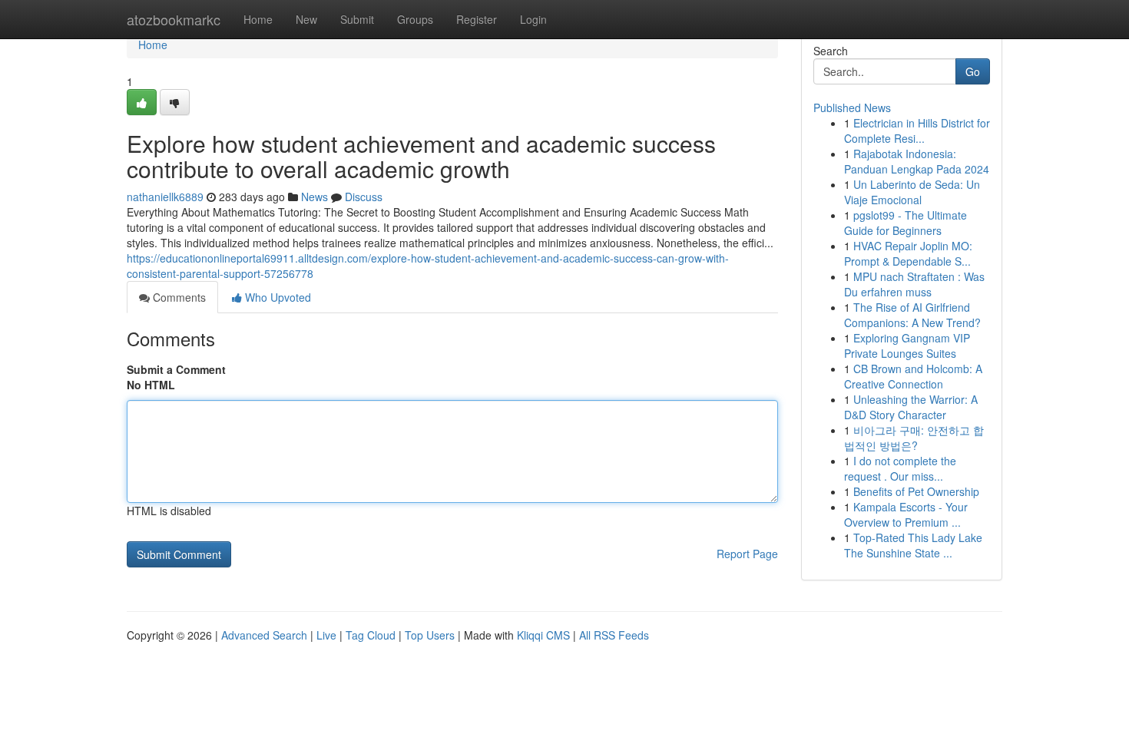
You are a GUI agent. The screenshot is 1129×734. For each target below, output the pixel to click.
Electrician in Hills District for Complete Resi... (917, 130)
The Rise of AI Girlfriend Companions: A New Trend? (912, 314)
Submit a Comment (176, 369)
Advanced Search (264, 635)
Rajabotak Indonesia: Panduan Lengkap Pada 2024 (916, 161)
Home (258, 19)
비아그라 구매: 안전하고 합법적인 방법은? (914, 437)
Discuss (363, 196)
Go (972, 71)
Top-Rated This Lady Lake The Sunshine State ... (913, 545)
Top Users (430, 635)
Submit (357, 19)
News (314, 196)
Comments (178, 297)
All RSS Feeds (614, 635)
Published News (852, 107)
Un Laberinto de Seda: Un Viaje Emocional (912, 192)
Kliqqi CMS (543, 635)
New (306, 19)
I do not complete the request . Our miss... (900, 468)
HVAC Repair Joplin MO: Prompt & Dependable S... (908, 253)
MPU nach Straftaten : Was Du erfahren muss (914, 284)
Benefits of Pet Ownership (916, 491)
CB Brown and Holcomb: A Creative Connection (913, 376)
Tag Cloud (371, 635)
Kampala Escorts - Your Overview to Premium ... (906, 514)
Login (533, 19)
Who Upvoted (276, 297)
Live (326, 635)
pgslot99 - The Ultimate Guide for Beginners (905, 222)
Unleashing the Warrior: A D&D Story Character (911, 407)
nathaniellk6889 (165, 196)
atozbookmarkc (173, 19)
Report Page (747, 553)
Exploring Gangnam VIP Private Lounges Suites (907, 345)
